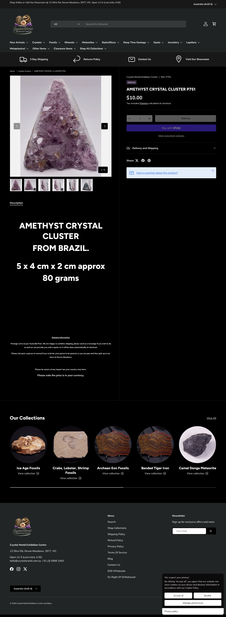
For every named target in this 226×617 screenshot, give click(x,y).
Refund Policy (115, 540)
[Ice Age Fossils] (28, 444)
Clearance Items (63, 48)
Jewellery (173, 42)
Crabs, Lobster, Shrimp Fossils (71, 470)
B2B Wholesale (116, 570)
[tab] (16, 202)
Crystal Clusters (24, 71)
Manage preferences (193, 603)
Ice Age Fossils (28, 468)
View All (211, 418)
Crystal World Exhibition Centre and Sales (34, 603)
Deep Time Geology (134, 42)
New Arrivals (17, 42)
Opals (156, 42)
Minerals (69, 42)
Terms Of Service (117, 552)
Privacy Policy (116, 546)
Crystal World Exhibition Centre (142, 77)
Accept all (178, 595)
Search (112, 521)
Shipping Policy (116, 534)
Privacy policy (171, 611)
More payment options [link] (171, 135)
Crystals (37, 42)
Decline (207, 595)
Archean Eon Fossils (113, 468)
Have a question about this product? (157, 172)
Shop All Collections (91, 48)
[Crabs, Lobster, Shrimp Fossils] (70, 444)
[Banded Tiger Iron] (155, 444)
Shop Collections (117, 527)
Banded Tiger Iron (155, 468)
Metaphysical (17, 48)
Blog (110, 558)
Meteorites (88, 42)
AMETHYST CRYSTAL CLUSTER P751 (50, 71)
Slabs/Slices (109, 42)
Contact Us (114, 564)
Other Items (39, 48)
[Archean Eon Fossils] (113, 444)
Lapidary (191, 42)
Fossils (53, 42)
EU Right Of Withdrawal (121, 577)
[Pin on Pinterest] (149, 160)
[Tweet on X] (137, 160)
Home (12, 71)
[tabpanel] (61, 298)
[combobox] (118, 24)
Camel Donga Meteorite (197, 468)
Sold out (185, 118)
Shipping (144, 103)
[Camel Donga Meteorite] (197, 444)
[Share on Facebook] (143, 160)
